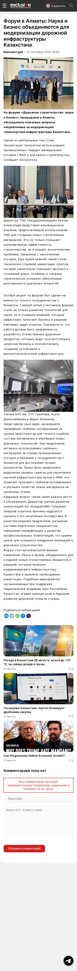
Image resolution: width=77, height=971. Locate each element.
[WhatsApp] (17, 616)
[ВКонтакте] (6, 616)
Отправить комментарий (24, 848)
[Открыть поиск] (71, 6)
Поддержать (58, 5)
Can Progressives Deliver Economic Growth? (34, 755)
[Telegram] (12, 616)
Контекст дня (13, 52)
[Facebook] (23, 616)
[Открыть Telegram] (68, 961)
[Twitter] (28, 616)
